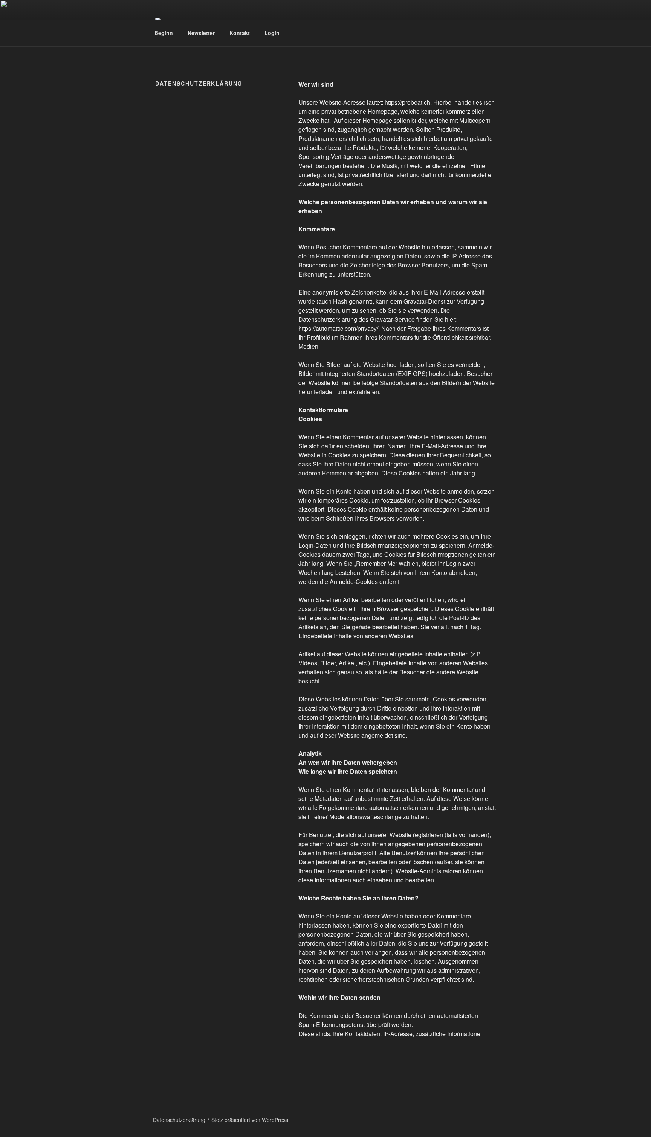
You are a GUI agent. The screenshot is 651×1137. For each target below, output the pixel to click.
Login (272, 33)
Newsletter (201, 33)
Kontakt (239, 33)
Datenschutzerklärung (179, 1119)
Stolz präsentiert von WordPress (249, 1119)
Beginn (163, 33)
